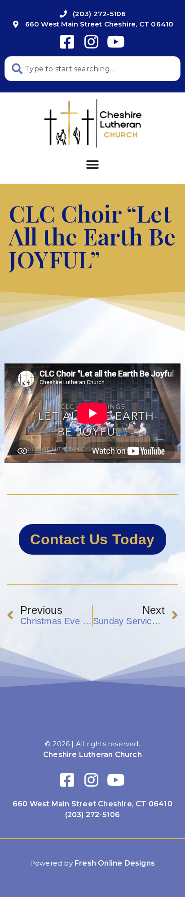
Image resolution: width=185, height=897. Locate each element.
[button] (92, 164)
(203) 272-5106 (92, 814)
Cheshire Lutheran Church (92, 754)
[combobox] (92, 68)
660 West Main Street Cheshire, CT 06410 (92, 804)
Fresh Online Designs (115, 863)
